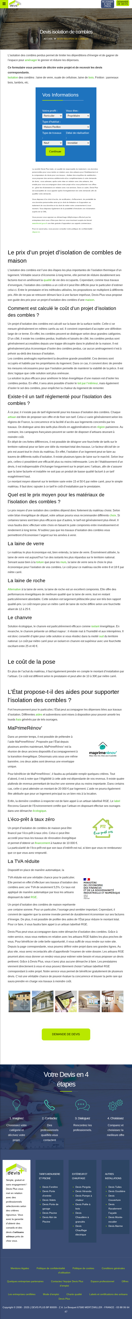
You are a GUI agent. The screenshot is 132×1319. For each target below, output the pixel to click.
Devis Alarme (115, 1226)
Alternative (14, 589)
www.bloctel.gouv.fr (39, 223)
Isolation (13, 77)
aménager (31, 60)
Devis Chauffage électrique (81, 1230)
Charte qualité (74, 1294)
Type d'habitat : (51, 121)
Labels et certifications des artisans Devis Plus (93, 1296)
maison (89, 299)
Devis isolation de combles (72, 39)
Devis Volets (49, 1200)
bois (91, 77)
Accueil (48, 39)
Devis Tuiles (115, 1187)
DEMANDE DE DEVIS (122, 3)
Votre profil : (49, 110)
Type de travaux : (51, 135)
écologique (39, 810)
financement (42, 843)
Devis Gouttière (116, 1191)
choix (112, 515)
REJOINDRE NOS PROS (107, 4)
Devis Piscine (49, 1213)
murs (63, 562)
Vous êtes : (72, 110)
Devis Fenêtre (50, 1187)
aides (39, 714)
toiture (40, 562)
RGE (34, 897)
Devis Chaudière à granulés (82, 1217)
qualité (47, 280)
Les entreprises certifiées (21, 1294)
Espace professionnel (102, 1281)
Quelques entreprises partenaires (25, 1281)
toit (79, 383)
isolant (95, 626)
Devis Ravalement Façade (115, 1208)
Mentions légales (20, 1268)
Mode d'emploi (51, 1294)
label (117, 801)
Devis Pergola (83, 1187)
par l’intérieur (90, 383)
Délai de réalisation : (77, 135)
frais (18, 719)
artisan (12, 417)
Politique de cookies (83, 1268)
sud (101, 636)
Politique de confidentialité (51, 1268)
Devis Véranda (83, 1191)
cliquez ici (36, 232)
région (101, 427)
